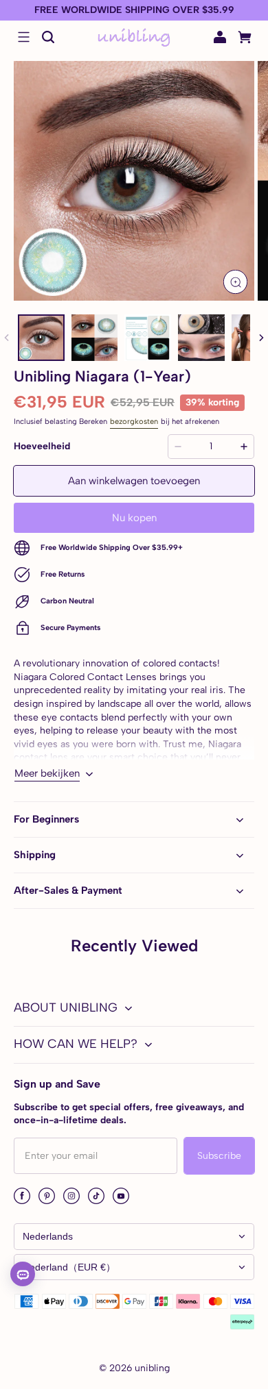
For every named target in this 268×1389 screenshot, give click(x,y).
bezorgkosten (134, 421)
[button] (23, 37)
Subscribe (219, 1156)
